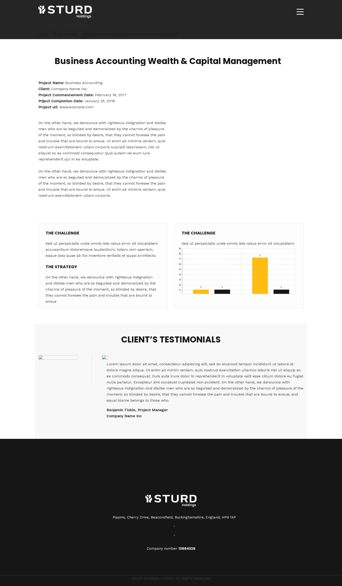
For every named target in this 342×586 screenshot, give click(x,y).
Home (43, 34)
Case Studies (65, 34)
